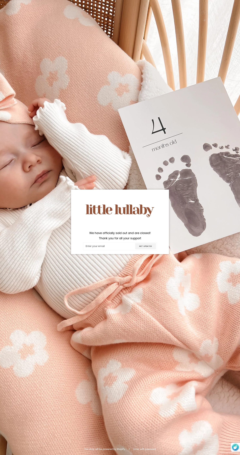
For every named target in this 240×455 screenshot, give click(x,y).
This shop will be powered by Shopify (105, 449)
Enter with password (145, 449)
